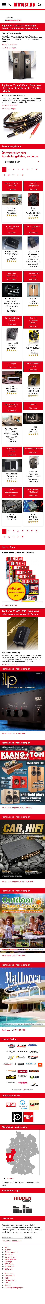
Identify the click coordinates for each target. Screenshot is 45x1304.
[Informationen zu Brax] (11, 1052)
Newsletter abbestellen (12, 1241)
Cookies (8, 1283)
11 (13, 175)
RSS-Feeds (9, 1264)
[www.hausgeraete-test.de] (22, 1109)
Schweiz (9, 1178)
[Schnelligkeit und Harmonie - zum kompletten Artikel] (22, 127)
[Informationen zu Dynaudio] (22, 1052)
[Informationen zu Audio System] (21, 1046)
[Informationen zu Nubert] (11, 1077)
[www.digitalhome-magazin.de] (11, 1109)
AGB (7, 1278)
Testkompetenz (11, 1252)
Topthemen (9, 1266)
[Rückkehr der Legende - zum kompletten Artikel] (22, 66)
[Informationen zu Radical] (34, 1077)
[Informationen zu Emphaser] (34, 1052)
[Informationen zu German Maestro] (33, 1057)
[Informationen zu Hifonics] (31, 1064)
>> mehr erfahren (9, 605)
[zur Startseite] (24, 4)
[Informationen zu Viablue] (34, 1084)
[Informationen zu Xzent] (17, 1090)
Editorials (8, 1269)
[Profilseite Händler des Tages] (22, 1204)
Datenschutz (10, 1280)
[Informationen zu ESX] (10, 1058)
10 (9, 175)
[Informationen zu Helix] (19, 1064)
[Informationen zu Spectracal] (11, 1083)
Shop (7, 1247)
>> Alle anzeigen (9, 48)
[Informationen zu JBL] (40, 1065)
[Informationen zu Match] (11, 1071)
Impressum (9, 1273)
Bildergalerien (10, 1259)
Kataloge (8, 1262)
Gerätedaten (10, 1257)
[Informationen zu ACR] (11, 1046)
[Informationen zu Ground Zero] (7, 1064)
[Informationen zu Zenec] (28, 1090)
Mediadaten (10, 1275)
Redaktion (9, 1254)
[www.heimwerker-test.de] (34, 1109)
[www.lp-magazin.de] (17, 1121)
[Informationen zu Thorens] (23, 1083)
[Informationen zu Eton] (21, 1057)
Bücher (8, 1249)
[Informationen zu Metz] (22, 1071)
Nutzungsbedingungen (14, 1287)
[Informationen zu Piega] (22, 1076)
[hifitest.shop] (28, 1121)
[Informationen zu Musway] (34, 1071)
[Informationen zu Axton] (33, 1045)
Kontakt (8, 1285)
